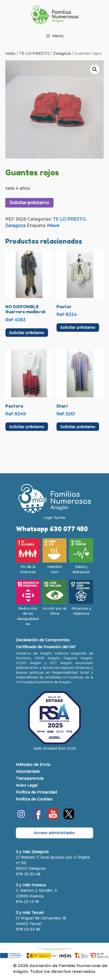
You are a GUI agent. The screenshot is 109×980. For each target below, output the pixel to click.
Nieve (53, 225)
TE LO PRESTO (34, 53)
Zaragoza (62, 53)
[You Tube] (53, 818)
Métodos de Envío (33, 764)
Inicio (10, 53)
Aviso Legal (27, 785)
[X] (68, 818)
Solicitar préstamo (29, 202)
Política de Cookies (34, 799)
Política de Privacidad (36, 792)
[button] (94, 69)
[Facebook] (37, 818)
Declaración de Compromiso (43, 639)
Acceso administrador (54, 832)
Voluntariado (28, 771)
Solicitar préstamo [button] (26, 332)
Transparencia (29, 778)
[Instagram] (21, 818)
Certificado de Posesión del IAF (46, 646)
